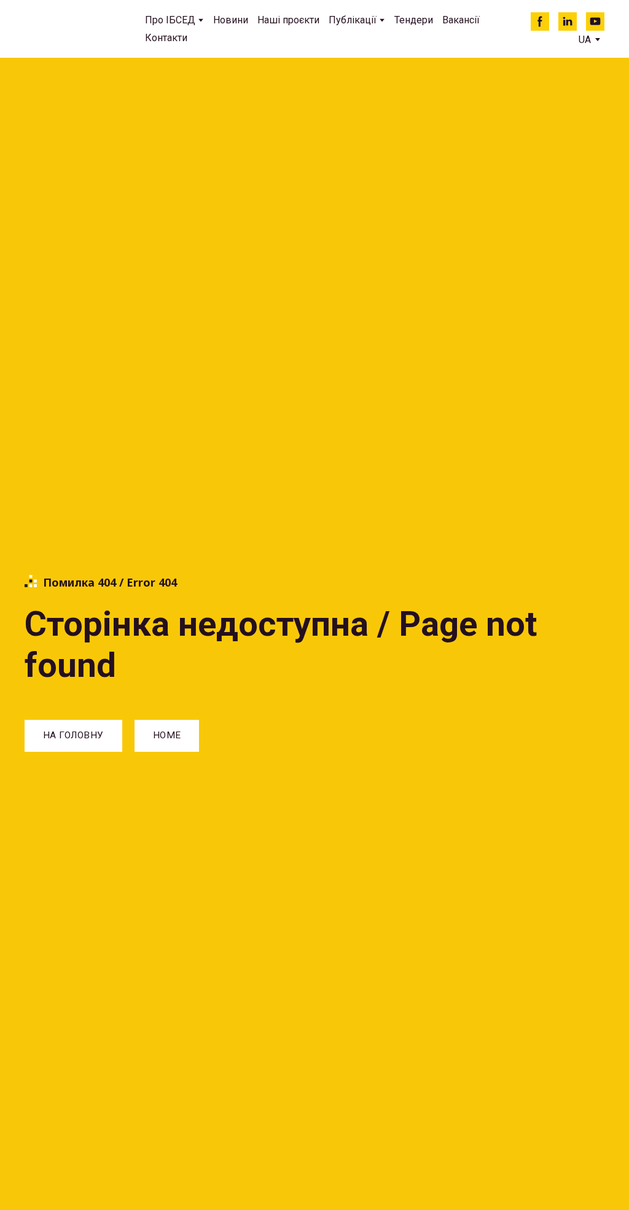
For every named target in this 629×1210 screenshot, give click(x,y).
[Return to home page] (76, 29)
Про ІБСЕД (170, 20)
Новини (230, 20)
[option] (585, 39)
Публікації (353, 20)
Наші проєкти (288, 20)
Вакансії (461, 20)
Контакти (166, 38)
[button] (540, 21)
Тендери (413, 20)
